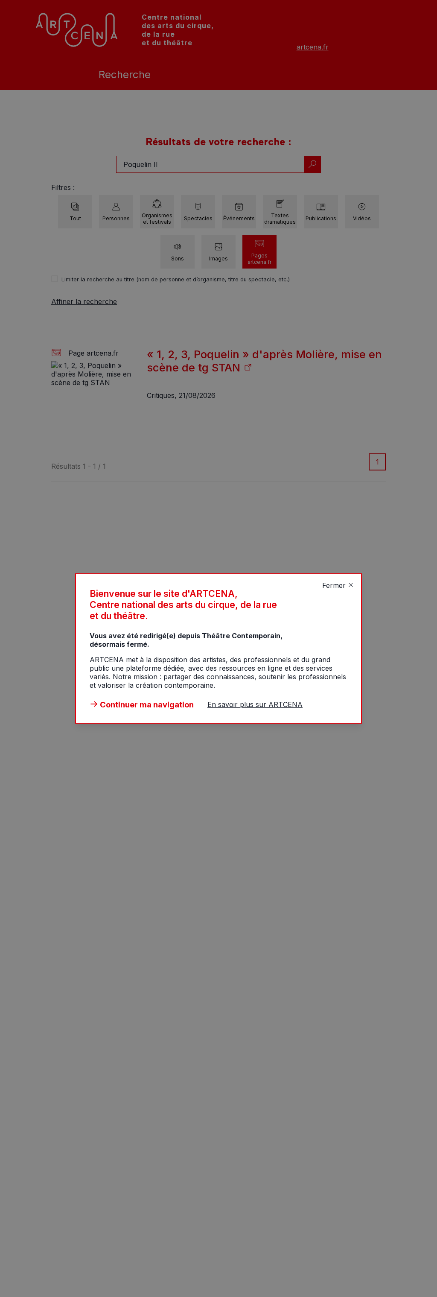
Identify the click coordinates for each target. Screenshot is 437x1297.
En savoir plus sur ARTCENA (255, 704)
